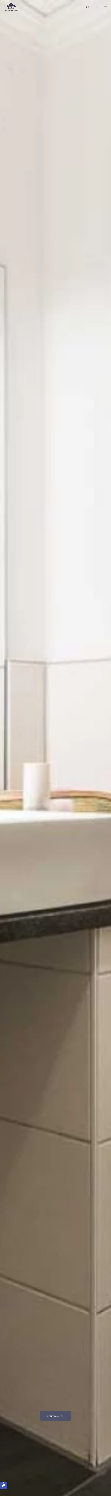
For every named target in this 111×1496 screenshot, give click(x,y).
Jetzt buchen (55, 1416)
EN (97, 7)
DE (87, 7)
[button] (105, 7)
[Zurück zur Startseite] (11, 7)
